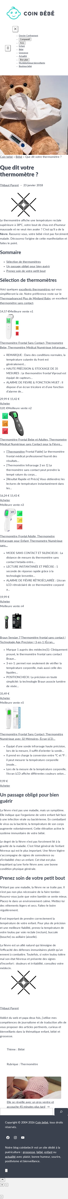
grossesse (29, 1152)
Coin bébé (6, 157)
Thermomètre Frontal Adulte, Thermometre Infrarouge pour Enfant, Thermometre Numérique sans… (31, 541)
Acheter (5, 403)
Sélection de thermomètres (23, 262)
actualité (10, 1156)
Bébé (19, 157)
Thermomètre (16, 451)
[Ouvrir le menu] (8, 48)
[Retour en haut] (6, 1170)
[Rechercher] (61, 1111)
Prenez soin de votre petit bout (26, 271)
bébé (40, 1152)
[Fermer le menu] (15, 29)
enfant (48, 1152)
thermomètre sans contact (16, 303)
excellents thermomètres (34, 289)
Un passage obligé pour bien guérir (28, 266)
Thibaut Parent (9, 185)
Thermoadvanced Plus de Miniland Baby (25, 298)
